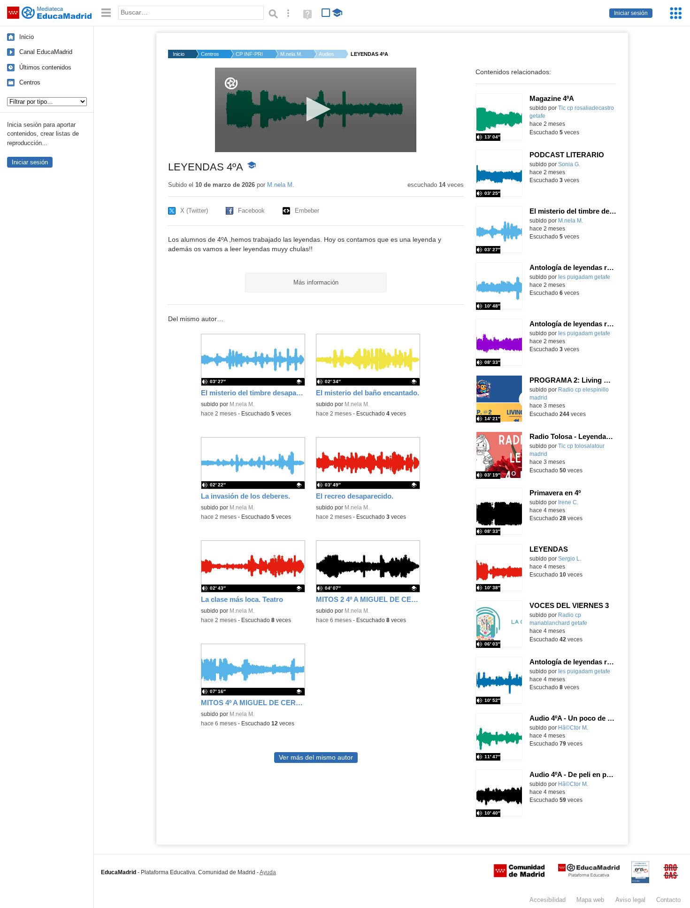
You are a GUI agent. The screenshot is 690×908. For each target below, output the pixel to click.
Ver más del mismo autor (316, 757)
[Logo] (231, 83)
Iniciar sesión (631, 13)
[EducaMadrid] (589, 875)
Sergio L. (569, 559)
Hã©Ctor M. (573, 728)
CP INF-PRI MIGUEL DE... (250, 54)
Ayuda (268, 872)
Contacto (668, 899)
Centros (29, 82)
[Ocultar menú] (106, 13)
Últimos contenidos (45, 67)
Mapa (590, 899)
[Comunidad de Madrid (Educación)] (519, 875)
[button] (316, 109)
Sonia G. (569, 164)
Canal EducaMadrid (45, 51)
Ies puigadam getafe (584, 277)
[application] (315, 110)
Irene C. (568, 502)
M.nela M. (291, 54)
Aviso (630, 899)
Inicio (26, 36)
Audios (326, 54)
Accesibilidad (547, 899)
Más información (315, 282)
